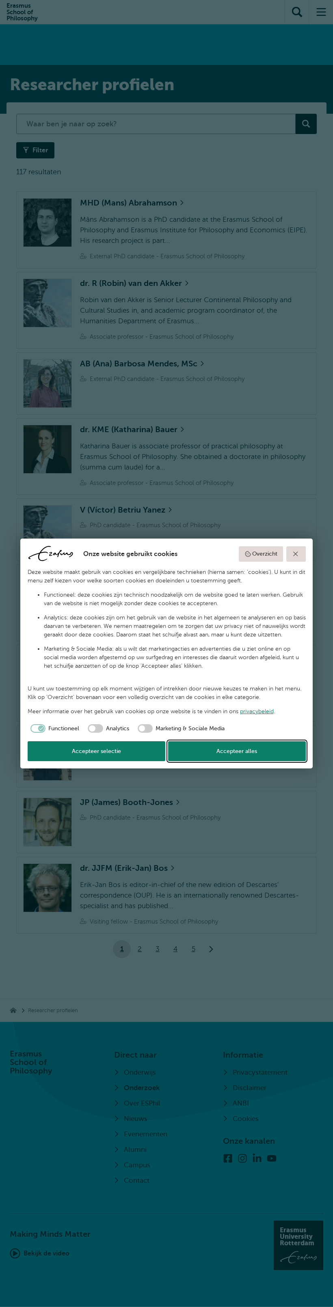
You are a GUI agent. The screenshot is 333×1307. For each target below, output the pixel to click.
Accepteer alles (236, 751)
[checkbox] (54, 728)
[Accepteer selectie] (296, 554)
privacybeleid (257, 711)
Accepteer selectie (96, 751)
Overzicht (264, 554)
